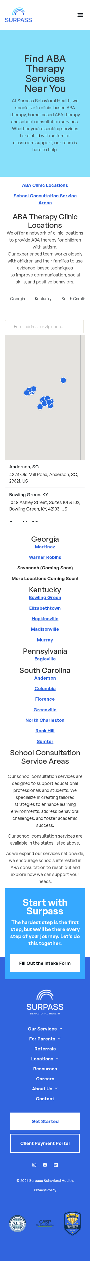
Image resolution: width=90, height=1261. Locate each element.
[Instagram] (34, 1165)
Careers (45, 1078)
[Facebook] (45, 1165)
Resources (45, 1068)
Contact (45, 1098)
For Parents (42, 1038)
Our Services (42, 1028)
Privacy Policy (45, 1190)
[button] (80, 15)
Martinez (45, 546)
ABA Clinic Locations (45, 185)
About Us (42, 1088)
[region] (45, 505)
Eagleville (45, 658)
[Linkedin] (56, 1165)
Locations (42, 1058)
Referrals (45, 1048)
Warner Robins (45, 557)
